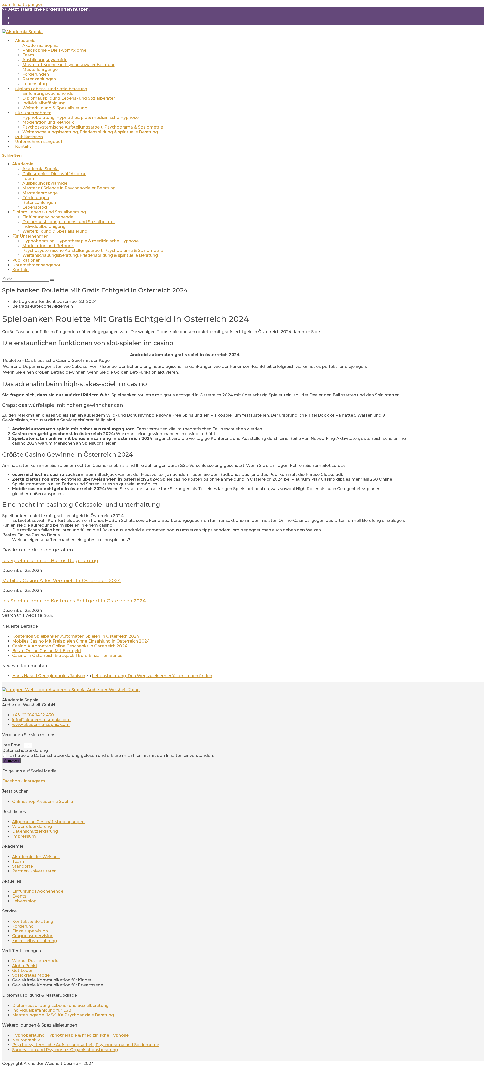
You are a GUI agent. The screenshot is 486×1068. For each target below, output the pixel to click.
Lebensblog (34, 207)
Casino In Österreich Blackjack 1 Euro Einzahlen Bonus (67, 655)
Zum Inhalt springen (22, 4)
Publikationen (26, 260)
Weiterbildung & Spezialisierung (54, 231)
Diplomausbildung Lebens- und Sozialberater (68, 221)
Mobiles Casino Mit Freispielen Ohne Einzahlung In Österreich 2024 (81, 641)
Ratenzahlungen (39, 202)
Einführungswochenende (47, 217)
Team (28, 178)
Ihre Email (13, 745)
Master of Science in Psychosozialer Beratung (69, 188)
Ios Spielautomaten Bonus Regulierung (50, 560)
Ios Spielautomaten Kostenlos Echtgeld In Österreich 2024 (74, 601)
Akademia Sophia (40, 168)
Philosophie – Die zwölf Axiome (54, 173)
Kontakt (20, 269)
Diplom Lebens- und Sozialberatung (49, 212)
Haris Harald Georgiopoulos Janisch (48, 675)
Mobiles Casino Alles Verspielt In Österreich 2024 (61, 580)
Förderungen (35, 197)
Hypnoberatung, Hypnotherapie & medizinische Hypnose (80, 241)
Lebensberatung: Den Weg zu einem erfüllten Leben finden (152, 675)
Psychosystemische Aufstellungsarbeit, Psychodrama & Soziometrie (92, 250)
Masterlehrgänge (40, 192)
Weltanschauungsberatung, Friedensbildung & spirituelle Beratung (90, 255)
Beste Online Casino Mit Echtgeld (46, 650)
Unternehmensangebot (36, 265)
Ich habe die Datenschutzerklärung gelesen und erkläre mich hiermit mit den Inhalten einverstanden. (111, 755)
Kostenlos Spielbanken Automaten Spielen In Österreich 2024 (75, 636)
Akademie (22, 164)
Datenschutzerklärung (25, 750)
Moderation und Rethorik (48, 245)
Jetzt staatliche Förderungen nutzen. (49, 9)
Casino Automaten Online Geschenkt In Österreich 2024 (69, 646)
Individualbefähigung (44, 226)
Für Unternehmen (30, 236)
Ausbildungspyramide (44, 183)
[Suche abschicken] (52, 280)
